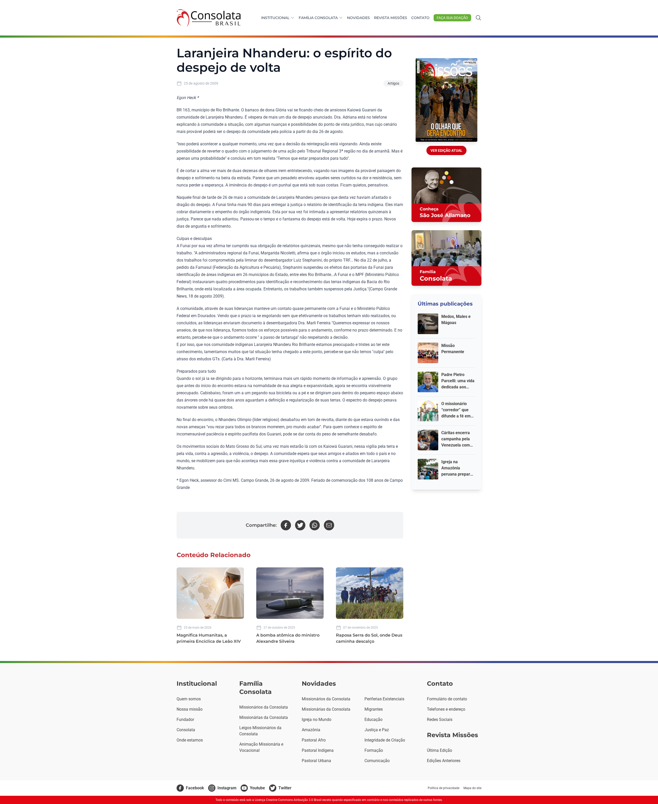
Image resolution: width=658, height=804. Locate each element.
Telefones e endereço (446, 709)
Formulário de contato (447, 698)
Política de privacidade (443, 788)
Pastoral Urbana (316, 760)
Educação (373, 719)
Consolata (186, 729)
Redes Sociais (439, 719)
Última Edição (439, 750)
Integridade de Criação (384, 740)
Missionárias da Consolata (263, 717)
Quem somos (189, 698)
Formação (373, 750)
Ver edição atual (446, 150)
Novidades (358, 17)
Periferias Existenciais (384, 698)
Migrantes (373, 709)
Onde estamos (190, 740)
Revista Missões (390, 17)
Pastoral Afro (314, 740)
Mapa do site (472, 788)
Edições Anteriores (443, 760)
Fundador (185, 719)
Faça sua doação (452, 18)
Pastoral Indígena (318, 750)
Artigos (393, 83)
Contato (420, 17)
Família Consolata (318, 17)
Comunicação (377, 760)
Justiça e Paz (376, 729)
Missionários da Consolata (263, 707)
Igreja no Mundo (316, 719)
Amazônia (311, 729)
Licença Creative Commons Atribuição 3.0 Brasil (288, 800)
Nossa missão (190, 709)
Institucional (275, 17)
